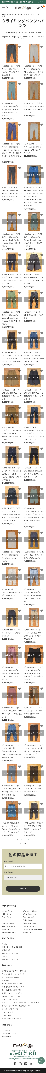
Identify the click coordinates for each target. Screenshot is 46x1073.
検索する (23, 888)
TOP (4, 14)
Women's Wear (16, 14)
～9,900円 (6, 1030)
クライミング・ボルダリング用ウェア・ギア (16, 1006)
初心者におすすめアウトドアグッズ (14, 971)
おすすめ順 (23, 32)
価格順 (31, 32)
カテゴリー (8, 872)
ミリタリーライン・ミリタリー (11, 1018)
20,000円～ (6, 1036)
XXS (3, 947)
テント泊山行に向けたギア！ (11, 990)
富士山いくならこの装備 (10, 977)
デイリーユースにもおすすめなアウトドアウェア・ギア (20, 1003)
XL (17, 947)
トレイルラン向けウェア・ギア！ (12, 996)
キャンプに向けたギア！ (10, 999)
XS (7, 947)
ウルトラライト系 (7, 1012)
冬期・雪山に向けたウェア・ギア (13, 987)
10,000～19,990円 (9, 1033)
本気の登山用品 (7, 980)
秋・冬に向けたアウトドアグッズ (13, 974)
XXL (20, 947)
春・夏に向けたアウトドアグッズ (13, 983)
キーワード (8, 861)
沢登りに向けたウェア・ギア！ (12, 993)
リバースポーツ (7, 1015)
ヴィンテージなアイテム (10, 1009)
